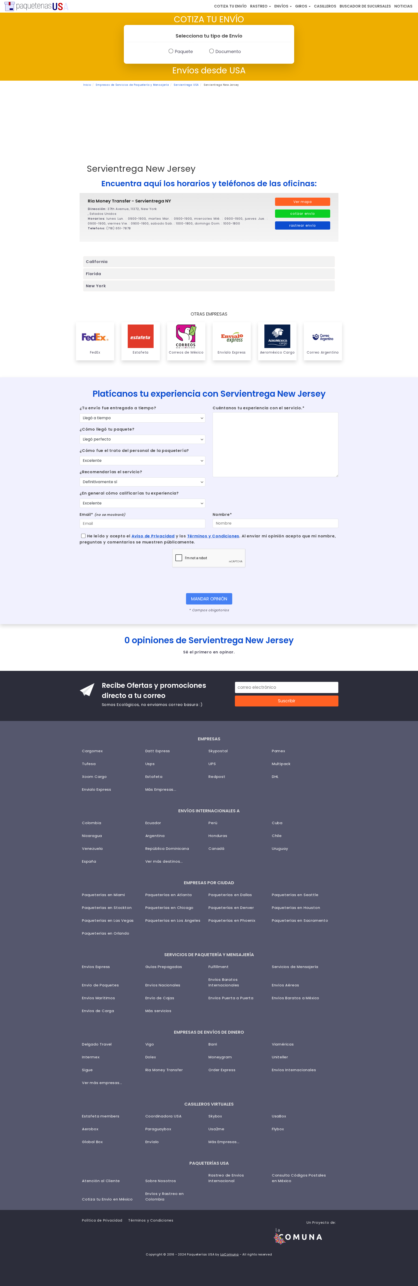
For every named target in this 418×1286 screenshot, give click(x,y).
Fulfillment (219, 966)
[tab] (209, 261)
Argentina (155, 835)
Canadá (216, 848)
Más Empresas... (160, 789)
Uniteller (280, 1057)
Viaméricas (283, 1044)
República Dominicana (167, 848)
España (89, 861)
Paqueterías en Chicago (169, 907)
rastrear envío (302, 225)
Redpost (217, 776)
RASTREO (259, 6)
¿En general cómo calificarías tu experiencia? (129, 493)
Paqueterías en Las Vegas (108, 920)
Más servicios (158, 1010)
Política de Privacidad (102, 1220)
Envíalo (152, 1141)
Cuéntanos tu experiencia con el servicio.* (259, 408)
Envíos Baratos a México (295, 997)
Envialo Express (96, 789)
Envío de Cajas (159, 997)
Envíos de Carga (98, 1010)
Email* (102, 514)
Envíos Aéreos (285, 985)
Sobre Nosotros (160, 1180)
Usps (150, 763)
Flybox (278, 1128)
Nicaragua (92, 835)
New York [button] (96, 286)
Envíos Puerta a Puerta (231, 997)
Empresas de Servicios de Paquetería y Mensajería (132, 85)
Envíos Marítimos (98, 997)
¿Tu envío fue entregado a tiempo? (118, 408)
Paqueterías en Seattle (295, 894)
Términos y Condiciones (213, 536)
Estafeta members (100, 1116)
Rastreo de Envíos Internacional (226, 1178)
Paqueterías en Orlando (105, 933)
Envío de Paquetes (100, 985)
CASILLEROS (325, 6)
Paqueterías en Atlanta (168, 894)
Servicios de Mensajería (295, 966)
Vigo (149, 1044)
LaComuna (229, 1254)
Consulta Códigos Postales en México (299, 1178)
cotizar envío (302, 213)
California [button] (97, 261)
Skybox (215, 1116)
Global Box (92, 1141)
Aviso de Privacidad (153, 536)
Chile (277, 835)
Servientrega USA (186, 85)
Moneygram (220, 1057)
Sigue (87, 1069)
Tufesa (89, 763)
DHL (275, 776)
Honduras (218, 835)
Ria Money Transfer (164, 1069)
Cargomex (92, 750)
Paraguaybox (158, 1128)
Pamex (278, 750)
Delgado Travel (97, 1044)
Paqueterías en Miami (103, 894)
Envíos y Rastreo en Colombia (164, 1196)
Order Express (222, 1069)
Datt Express (157, 750)
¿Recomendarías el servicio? (111, 472)
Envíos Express (96, 966)
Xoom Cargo (94, 776)
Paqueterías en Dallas (230, 894)
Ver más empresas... (102, 1082)
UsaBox (279, 1116)
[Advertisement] (209, 123)
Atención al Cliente (101, 1180)
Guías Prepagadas (163, 966)
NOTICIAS (403, 6)
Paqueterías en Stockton (107, 907)
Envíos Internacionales (294, 1069)
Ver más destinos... (164, 861)
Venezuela (92, 848)
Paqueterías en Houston (296, 907)
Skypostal (218, 750)
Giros (301, 6)
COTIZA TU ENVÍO (230, 6)
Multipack (281, 763)
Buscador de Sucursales (365, 6)
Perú (213, 822)
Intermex (90, 1057)
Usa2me (216, 1128)
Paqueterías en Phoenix (232, 920)
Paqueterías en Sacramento (300, 920)
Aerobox (90, 1128)
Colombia (91, 822)
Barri (213, 1044)
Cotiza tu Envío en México (107, 1199)
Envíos (281, 6)
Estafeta (154, 776)
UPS (212, 763)
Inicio (87, 85)
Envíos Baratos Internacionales (224, 982)
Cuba (277, 822)
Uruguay (280, 848)
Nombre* (222, 514)
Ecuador (153, 822)
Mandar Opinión (209, 599)
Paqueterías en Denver (231, 907)
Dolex (150, 1057)
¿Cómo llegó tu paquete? (107, 429)
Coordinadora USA (163, 1116)
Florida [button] (93, 274)
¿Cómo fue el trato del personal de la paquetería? (134, 450)
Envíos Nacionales (163, 985)
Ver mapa (302, 201)
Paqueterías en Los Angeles (173, 920)
